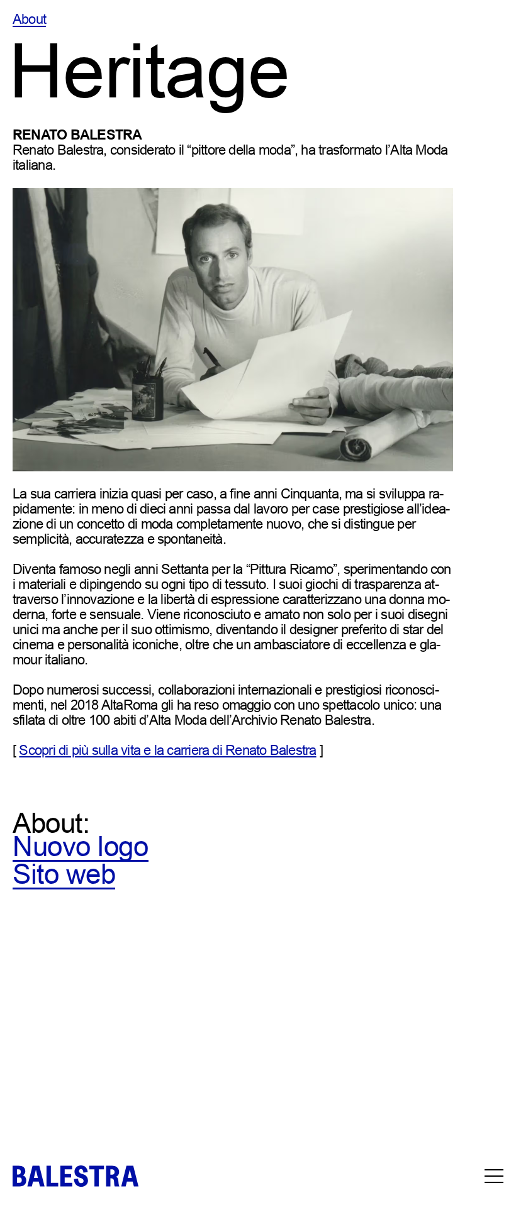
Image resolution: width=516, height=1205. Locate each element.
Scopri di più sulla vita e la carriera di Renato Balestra (167, 750)
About (29, 20)
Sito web (64, 874)
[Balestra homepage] (75, 1176)
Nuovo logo (81, 846)
